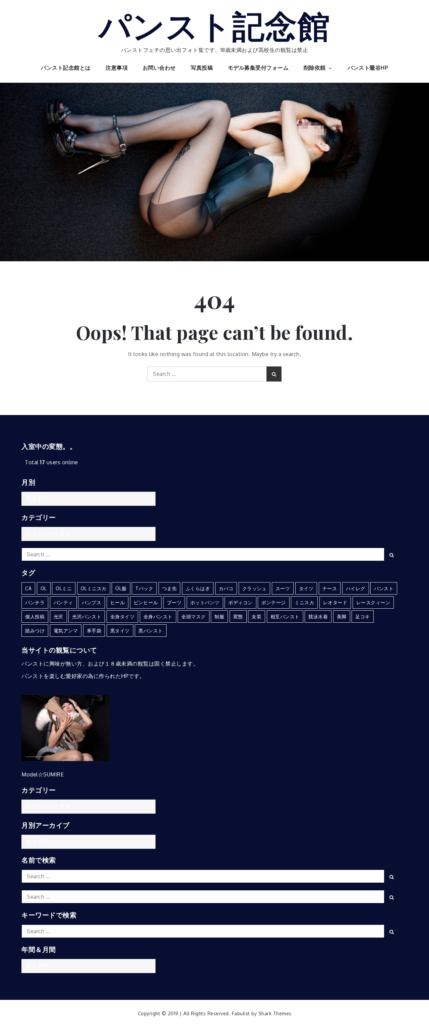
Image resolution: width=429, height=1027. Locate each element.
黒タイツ (120, 630)
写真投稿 (202, 67)
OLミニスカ (94, 588)
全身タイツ (122, 616)
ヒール (117, 602)
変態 (238, 616)
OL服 (121, 588)
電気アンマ (66, 630)
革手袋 (94, 630)
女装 (256, 616)
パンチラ (35, 602)
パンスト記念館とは (66, 67)
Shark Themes (275, 1013)
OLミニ (64, 588)
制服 (219, 616)
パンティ (63, 602)
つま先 (169, 588)
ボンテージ (273, 602)
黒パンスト (150, 630)
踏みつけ (35, 630)
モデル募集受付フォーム (258, 67)
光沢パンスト (86, 616)
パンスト (383, 588)
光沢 (58, 616)
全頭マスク (193, 616)
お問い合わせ (159, 67)
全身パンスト (158, 616)
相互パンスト (285, 616)
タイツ (306, 588)
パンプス (91, 602)
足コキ (362, 616)
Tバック (144, 588)
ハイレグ (355, 588)
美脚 (342, 616)
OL (44, 588)
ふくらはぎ (198, 588)
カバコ (226, 588)
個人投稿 (35, 616)
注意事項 (117, 67)
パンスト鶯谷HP (368, 67)
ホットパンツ (205, 602)
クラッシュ (254, 588)
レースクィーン (373, 602)
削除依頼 (315, 67)
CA (28, 588)
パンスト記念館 (214, 24)
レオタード (335, 602)
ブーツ (174, 602)
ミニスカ (304, 602)
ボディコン (240, 602)
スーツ (282, 588)
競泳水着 (318, 616)
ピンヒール (146, 602)
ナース (329, 588)
